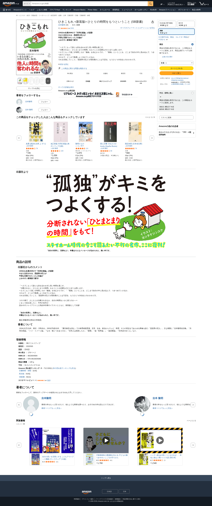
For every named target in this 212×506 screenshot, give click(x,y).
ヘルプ (31, 10)
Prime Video (92, 10)
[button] (7, 9)
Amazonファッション (167, 10)
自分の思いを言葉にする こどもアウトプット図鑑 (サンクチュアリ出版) (58, 458)
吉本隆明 (61, 25)
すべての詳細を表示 (66, 87)
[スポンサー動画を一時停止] (71, 446)
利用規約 (77, 499)
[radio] (167, 24)
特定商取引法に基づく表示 (131, 499)
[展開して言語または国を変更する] (163, 4)
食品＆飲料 (196, 10)
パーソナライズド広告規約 (104, 499)
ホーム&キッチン (141, 10)
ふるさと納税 (42, 10)
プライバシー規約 (87, 499)
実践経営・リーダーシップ (40, 15)
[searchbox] (89, 3)
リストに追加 (166, 117)
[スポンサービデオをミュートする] (71, 450)
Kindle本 (153, 10)
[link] (36, 143)
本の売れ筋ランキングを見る (64, 368)
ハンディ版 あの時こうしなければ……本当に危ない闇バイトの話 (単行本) (166, 456)
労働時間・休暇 (85, 15)
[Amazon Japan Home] (86, 492)
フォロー (44, 102)
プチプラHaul (55, 10)
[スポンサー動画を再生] (106, 440)
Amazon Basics (79, 10)
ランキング (66, 10)
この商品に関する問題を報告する (74, 68)
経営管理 (54, 15)
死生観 (21, 374)
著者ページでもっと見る (50, 408)
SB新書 (22, 377)
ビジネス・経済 (24, 15)
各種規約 (118, 499)
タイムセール (105, 10)
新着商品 (116, 10)
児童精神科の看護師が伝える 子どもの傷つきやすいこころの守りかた (112, 456)
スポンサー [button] (19, 424)
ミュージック (127, 10)
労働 (76, 15)
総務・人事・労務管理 (66, 15)
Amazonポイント (20, 10)
